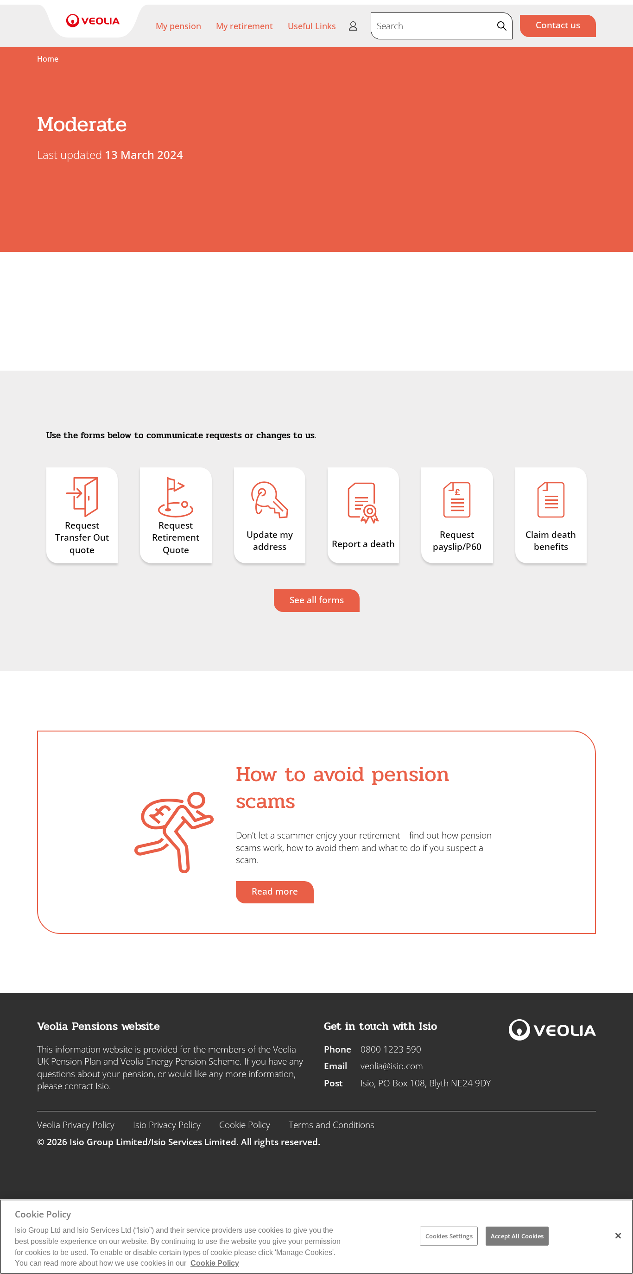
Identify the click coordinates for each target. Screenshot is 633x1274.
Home (47, 59)
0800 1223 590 (391, 1049)
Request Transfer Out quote (82, 537)
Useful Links (312, 26)
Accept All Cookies (517, 1235)
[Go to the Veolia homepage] (93, 21)
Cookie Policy (244, 1125)
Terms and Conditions (331, 1125)
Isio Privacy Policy (167, 1125)
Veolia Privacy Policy (75, 1125)
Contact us (558, 25)
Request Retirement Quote (175, 537)
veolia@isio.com (392, 1066)
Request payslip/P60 (457, 541)
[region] (316, 1236)
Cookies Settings (449, 1235)
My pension (178, 26)
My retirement (244, 26)
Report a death (363, 544)
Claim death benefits (550, 541)
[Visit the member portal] (353, 26)
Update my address (270, 541)
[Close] (618, 1235)
